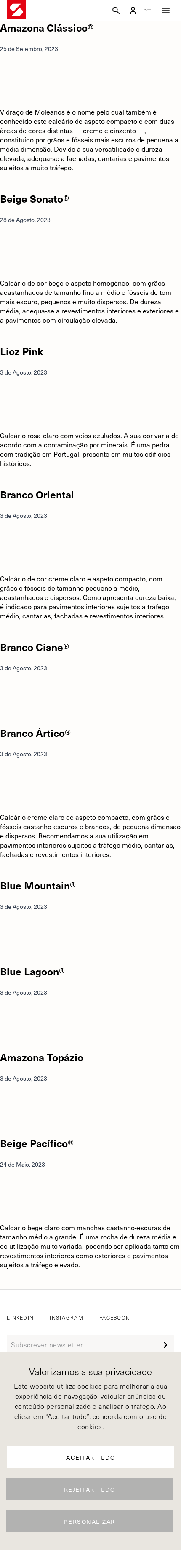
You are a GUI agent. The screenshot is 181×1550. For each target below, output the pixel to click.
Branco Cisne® (34, 646)
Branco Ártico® (35, 732)
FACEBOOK (114, 1317)
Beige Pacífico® (37, 1143)
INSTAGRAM (66, 1317)
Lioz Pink (21, 351)
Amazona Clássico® (46, 27)
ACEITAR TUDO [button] (90, 1457)
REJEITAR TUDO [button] (89, 1489)
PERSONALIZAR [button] (89, 1521)
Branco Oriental (37, 494)
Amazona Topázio (41, 1057)
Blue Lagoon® (32, 971)
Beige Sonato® (34, 198)
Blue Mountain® (38, 885)
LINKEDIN (20, 1317)
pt (147, 11)
